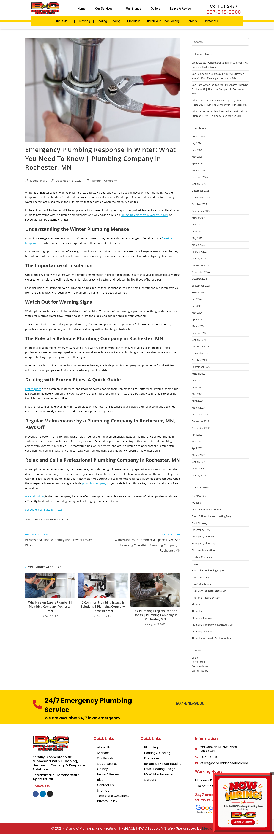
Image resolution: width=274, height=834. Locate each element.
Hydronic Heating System (206, 597)
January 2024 (199, 339)
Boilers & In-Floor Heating (163, 21)
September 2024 (201, 285)
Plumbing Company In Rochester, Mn (212, 624)
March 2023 (198, 407)
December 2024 (200, 265)
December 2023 (200, 346)
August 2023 (198, 373)
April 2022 (197, 448)
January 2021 (199, 475)
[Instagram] (50, 794)
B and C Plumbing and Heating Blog (211, 516)
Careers (192, 21)
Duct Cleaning (199, 523)
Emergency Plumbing (203, 543)
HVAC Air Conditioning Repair (208, 570)
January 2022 (199, 461)
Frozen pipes (33, 389)
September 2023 (201, 366)
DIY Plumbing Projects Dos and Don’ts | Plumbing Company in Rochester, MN (155, 615)
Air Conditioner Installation (207, 509)
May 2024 (197, 312)
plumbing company (94, 483)
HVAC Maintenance (202, 584)
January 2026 (199, 184)
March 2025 (198, 244)
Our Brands (133, 8)
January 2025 (199, 258)
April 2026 (197, 163)
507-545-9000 (224, 12)
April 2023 (197, 400)
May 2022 (197, 441)
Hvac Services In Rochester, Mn (209, 590)
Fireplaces (133, 21)
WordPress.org (200, 670)
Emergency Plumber (203, 536)
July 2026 (196, 143)
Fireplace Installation (203, 550)
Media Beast (38, 180)
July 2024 (196, 299)
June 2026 (197, 150)
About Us (61, 21)
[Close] (272, 773)
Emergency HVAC (201, 529)
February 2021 (200, 468)
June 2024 (197, 306)
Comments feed (201, 666)
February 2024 (200, 333)
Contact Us (211, 21)
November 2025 (201, 197)
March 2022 (198, 455)
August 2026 (198, 136)
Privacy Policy (107, 801)
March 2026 (198, 170)
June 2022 (197, 434)
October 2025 (199, 204)
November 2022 (201, 428)
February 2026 (200, 177)
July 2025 (196, 224)
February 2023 (200, 414)
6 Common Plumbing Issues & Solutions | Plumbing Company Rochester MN (103, 606)
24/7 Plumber (199, 496)
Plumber (196, 604)
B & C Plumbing (35, 496)
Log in (195, 657)
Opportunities (107, 764)
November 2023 (201, 353)
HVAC (195, 563)
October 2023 (199, 360)
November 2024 (201, 272)
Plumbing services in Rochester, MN (211, 638)
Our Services (103, 8)
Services (103, 753)
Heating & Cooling (108, 21)
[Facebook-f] (36, 794)
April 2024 (197, 319)
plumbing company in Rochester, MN (144, 215)
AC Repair (197, 502)
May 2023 (197, 394)
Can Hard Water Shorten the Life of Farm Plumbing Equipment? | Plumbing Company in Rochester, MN (220, 89)
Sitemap (103, 790)
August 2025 (198, 217)
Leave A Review (180, 8)
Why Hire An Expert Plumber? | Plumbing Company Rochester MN (50, 606)
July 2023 (196, 380)
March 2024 (198, 326)
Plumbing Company (104, 180)
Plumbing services (202, 631)
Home (82, 8)
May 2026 (197, 156)
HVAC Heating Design (159, 769)
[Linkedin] (43, 794)
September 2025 (201, 211)
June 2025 (197, 231)
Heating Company (202, 557)
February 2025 (200, 251)
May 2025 (197, 238)
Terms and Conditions (113, 796)
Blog (100, 780)
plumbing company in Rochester (49, 519)
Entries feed (198, 662)
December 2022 (200, 421)
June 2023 (197, 387)
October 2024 (199, 278)
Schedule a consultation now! (43, 509)
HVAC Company (201, 577)
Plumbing (84, 21)
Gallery (155, 8)
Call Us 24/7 (224, 6)
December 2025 (200, 190)
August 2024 (198, 292)
